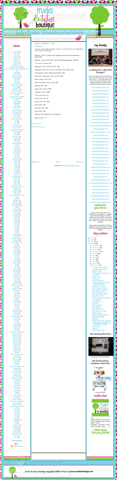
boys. (15, 124)
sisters (15, 361)
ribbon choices (16, 335)
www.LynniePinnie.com (100, 135)
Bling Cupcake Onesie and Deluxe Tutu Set (101, 283)
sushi (15, 389)
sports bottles (16, 376)
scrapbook (16, 349)
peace (16, 307)
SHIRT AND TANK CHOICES (102, 321)
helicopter (16, 247)
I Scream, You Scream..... (100, 267)
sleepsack (16, 368)
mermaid (15, 271)
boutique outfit (15, 110)
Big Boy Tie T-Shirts (98, 286)
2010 (92, 242)
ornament (16, 297)
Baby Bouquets (97, 305)
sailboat (16, 345)
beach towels (15, 89)
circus (16, 155)
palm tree (16, 302)
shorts (16, 356)
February (96, 265)
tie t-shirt (15, 409)
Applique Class (16, 65)
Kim (18, 443)
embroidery (15, 202)
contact (24, 31)
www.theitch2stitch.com (100, 161)
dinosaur (15, 181)
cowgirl (16, 167)
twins (16, 421)
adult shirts (16, 56)
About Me (95, 319)
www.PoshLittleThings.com (100, 113)
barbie (16, 81)
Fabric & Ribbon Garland (100, 294)
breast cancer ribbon (16, 129)
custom (16, 177)
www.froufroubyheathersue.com (100, 132)
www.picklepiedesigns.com (100, 186)
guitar (15, 236)
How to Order (96, 326)
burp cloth (15, 136)
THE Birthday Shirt (98, 330)
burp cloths (16, 138)
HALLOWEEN (15, 242)
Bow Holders (96, 307)
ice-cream (16, 252)
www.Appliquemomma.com (100, 94)
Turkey (16, 416)
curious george (16, 176)
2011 (92, 240)
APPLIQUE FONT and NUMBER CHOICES (17, 68)
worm (15, 435)
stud (16, 383)
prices (31, 31)
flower (16, 217)
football (15, 221)
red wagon (16, 333)
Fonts (15, 219)
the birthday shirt (47, 31)
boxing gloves (16, 119)
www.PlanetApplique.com (100, 90)
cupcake (15, 172)
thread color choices (16, 406)
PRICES (38, 46)
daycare (16, 179)
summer (16, 385)
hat (16, 243)
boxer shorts (15, 117)
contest (16, 162)
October (95, 249)
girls (15, 229)
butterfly (16, 139)
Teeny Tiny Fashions (16, 401)
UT (16, 423)
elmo (16, 198)
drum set (15, 190)
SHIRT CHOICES (16, 354)
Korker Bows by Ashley (100, 288)
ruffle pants (16, 340)
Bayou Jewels (16, 86)
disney (15, 183)
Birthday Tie (96, 278)
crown (16, 169)
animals (16, 62)
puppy (16, 328)
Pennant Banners (98, 280)
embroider (16, 200)
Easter (15, 193)
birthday (15, 101)
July (94, 255)
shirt (16, 352)
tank (15, 397)
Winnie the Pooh (15, 434)
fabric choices (77, 31)
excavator (15, 203)
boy (16, 120)
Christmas (15, 152)
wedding (16, 428)
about (12, 31)
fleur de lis (16, 214)
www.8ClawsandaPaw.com (100, 151)
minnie (15, 274)
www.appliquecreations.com (100, 180)
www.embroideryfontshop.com (100, 196)
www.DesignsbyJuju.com (100, 119)
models (16, 278)
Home (58, 161)
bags (97, 31)
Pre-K (15, 323)
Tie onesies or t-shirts (99, 311)
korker (16, 259)
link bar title (16, 262)
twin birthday (15, 420)
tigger (15, 411)
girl (16, 228)
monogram (16, 283)
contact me (16, 160)
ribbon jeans (16, 337)
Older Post (80, 161)
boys (15, 122)
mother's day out (16, 285)
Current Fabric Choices (99, 269)
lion (16, 264)
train (15, 415)
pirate (15, 318)
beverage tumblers (16, 93)
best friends (16, 91)
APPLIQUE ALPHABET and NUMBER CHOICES (101, 323)
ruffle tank (15, 342)
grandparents (16, 235)
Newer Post (35, 161)
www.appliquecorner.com (100, 192)
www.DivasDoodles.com (100, 148)
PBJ (16, 306)
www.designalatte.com (100, 129)
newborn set (15, 288)
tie (16, 408)
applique (15, 63)
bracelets (16, 127)
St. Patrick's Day (16, 378)
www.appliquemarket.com (100, 97)
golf (16, 231)
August (95, 253)
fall (16, 207)
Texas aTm (16, 402)
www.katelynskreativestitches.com (100, 183)
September (96, 251)
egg (16, 197)
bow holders (16, 113)
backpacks (16, 77)
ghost (15, 224)
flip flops (16, 216)
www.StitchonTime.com (100, 164)
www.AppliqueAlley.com (100, 145)
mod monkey (16, 276)
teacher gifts (15, 399)
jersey (16, 255)
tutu (16, 418)
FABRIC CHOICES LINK (100, 315)
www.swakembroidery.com (100, 87)
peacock (15, 309)
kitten (15, 257)
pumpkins (16, 326)
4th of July (16, 51)
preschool (15, 325)
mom (16, 280)
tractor (15, 413)
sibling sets (15, 357)
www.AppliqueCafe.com (100, 100)
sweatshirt (16, 390)
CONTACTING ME (98, 317)
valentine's (16, 425)
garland (16, 222)
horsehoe (16, 250)
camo (15, 141)
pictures (16, 312)
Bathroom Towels (16, 84)
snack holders (16, 371)
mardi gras (16, 269)
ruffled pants (15, 344)
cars (16, 146)
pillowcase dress (15, 316)
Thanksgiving (16, 404)
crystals (16, 171)
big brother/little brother (16, 96)
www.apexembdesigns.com (100, 116)
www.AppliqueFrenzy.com (100, 103)
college (16, 157)
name (15, 286)
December (96, 245)
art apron (15, 72)
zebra (15, 437)
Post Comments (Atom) (71, 165)
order (18, 31)
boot (16, 108)
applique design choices (16, 67)
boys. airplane (16, 126)
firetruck (16, 209)
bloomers (15, 107)
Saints (16, 347)
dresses (16, 188)
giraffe (16, 226)
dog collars (16, 184)
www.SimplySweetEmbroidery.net (100, 125)
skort (16, 364)
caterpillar (16, 148)
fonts (37, 31)
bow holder (16, 112)
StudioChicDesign (18, 446)
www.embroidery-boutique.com (100, 109)
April (94, 261)
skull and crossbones (16, 366)
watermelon (16, 427)
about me (16, 53)
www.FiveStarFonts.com (100, 189)
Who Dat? (16, 432)
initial (15, 254)
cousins (16, 164)
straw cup (16, 382)
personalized (15, 311)
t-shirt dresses (16, 396)
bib (15, 94)
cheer (15, 150)
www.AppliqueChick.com (100, 106)
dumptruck (16, 191)
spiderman (16, 375)
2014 (92, 238)
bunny (16, 134)
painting (16, 300)
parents (16, 304)
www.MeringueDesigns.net (100, 154)
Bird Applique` (96, 301)
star (16, 380)
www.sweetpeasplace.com (100, 170)
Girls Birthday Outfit (98, 292)
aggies (16, 58)
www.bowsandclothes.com (100, 173)
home (6, 31)
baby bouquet (16, 75)
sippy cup (15, 359)
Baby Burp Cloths (98, 295)
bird (16, 100)
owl (16, 299)
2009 (92, 244)
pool (16, 321)
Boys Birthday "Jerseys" (100, 290)
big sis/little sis (16, 98)
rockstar (16, 338)
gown (15, 233)
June (94, 257)
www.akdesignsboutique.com (100, 122)
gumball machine (16, 238)
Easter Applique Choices (16, 195)
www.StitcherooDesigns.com (100, 138)
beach (15, 88)
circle (15, 153)
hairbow (15, 240)
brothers (16, 132)
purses (16, 330)
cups (92, 31)
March (95, 263)
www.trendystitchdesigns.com (100, 167)
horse (15, 248)
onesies (16, 295)
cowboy (16, 165)
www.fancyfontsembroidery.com (100, 202)
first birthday (15, 210)
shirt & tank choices (63, 31)
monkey (15, 281)
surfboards (16, 387)
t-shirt (15, 394)
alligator (16, 60)
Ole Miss (15, 290)
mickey (16, 273)
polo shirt (15, 319)
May (94, 259)
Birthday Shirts (97, 271)
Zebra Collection (97, 309)
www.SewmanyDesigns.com (100, 157)
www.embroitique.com (100, 176)
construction (15, 158)
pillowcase (16, 314)
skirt (15, 363)
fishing (16, 212)
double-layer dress (16, 186)
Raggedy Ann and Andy (15, 331)
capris (16, 145)
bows (15, 115)
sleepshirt (16, 370)
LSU (15, 266)
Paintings (95, 303)
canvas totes (16, 143)
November (96, 247)
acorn (15, 55)
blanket (16, 103)
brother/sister (16, 131)
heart (16, 245)
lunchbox (15, 267)
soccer (16, 373)
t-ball (16, 392)
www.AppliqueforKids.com (100, 141)
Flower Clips (96, 276)
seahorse (16, 351)
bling (16, 105)
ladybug (15, 261)
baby (15, 74)
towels (86, 31)
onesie (15, 293)
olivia (16, 292)
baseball (16, 82)
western (16, 430)
